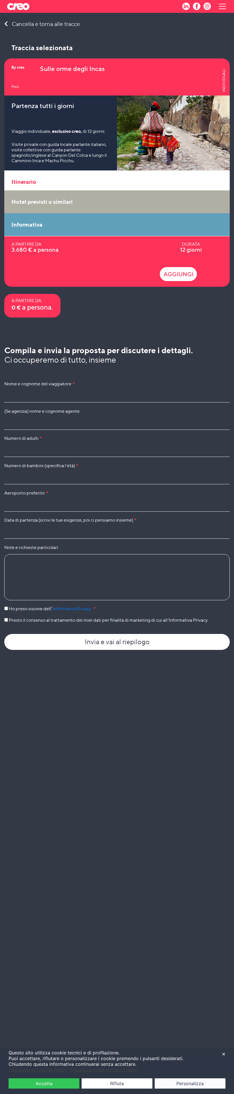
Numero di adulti (23, 438)
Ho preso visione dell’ (51, 608)
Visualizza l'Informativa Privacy (103, 1070)
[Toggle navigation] (219, 6)
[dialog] (117, 1071)
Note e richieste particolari (31, 547)
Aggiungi (178, 274)
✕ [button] (223, 1054)
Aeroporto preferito (26, 493)
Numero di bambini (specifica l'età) (41, 465)
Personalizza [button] (190, 1083)
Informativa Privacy (71, 608)
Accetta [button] (44, 1083)
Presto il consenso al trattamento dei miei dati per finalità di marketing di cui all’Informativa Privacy (108, 620)
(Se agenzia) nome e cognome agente (42, 411)
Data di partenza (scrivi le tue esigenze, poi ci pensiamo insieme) (70, 520)
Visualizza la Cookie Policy (38, 1070)
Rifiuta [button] (117, 1083)
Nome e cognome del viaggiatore (39, 384)
